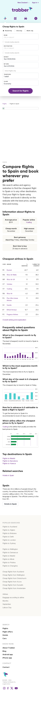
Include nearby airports (12, 42)
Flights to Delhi (8, 537)
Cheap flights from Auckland (13, 572)
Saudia (9, 305)
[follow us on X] (11, 689)
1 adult (6, 76)
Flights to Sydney (9, 543)
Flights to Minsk (8, 559)
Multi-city (30, 31)
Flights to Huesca (9, 463)
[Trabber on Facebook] (8, 689)
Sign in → (35, 2)
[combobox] (20, 36)
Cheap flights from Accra (12, 582)
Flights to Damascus (10, 552)
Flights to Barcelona (10, 461)
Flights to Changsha (10, 566)
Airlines (5, 594)
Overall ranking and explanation (14, 320)
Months (5, 601)
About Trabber (9, 648)
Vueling (29, 222)
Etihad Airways (12, 310)
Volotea (9, 284)
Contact (6, 667)
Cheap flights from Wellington (14, 575)
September (7, 604)
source (5, 162)
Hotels (5, 635)
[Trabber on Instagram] (4, 689)
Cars (5, 638)
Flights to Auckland (10, 527)
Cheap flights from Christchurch (14, 578)
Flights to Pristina (9, 562)
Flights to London (9, 540)
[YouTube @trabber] (16, 689)
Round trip (8, 31)
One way (19, 31)
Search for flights (21, 91)
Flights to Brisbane (10, 533)
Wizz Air (9, 293)
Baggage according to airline (13, 597)
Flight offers (8, 632)
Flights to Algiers (9, 530)
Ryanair (9, 270)
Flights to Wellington (10, 549)
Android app (8, 654)
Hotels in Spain (8, 475)
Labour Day (7, 607)
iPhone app (7, 658)
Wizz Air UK (11, 279)
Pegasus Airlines (12, 314)
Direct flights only (10, 71)
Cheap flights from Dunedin (13, 585)
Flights (5, 628)
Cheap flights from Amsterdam (14, 588)
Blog (4, 651)
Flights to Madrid (9, 458)
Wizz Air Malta (12, 275)
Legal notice (6, 684)
